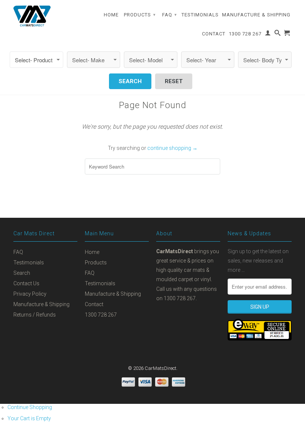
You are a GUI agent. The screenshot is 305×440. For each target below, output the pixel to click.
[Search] (277, 34)
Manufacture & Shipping (256, 15)
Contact (213, 34)
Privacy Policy (29, 294)
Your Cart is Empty (29, 418)
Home (111, 15)
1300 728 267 (245, 34)
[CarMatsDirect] (32, 16)
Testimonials (200, 15)
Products (140, 15)
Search (21, 273)
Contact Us (26, 283)
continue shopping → (172, 148)
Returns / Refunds (34, 315)
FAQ (169, 15)
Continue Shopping (29, 407)
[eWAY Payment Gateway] (260, 339)
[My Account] (268, 34)
